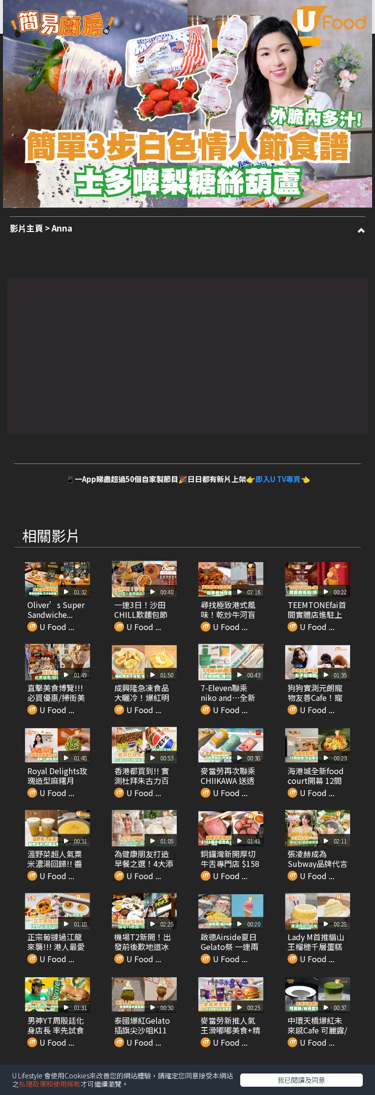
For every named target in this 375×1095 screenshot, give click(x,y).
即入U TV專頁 (278, 479)
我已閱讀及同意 (301, 1080)
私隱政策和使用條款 (50, 1084)
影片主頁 (26, 228)
